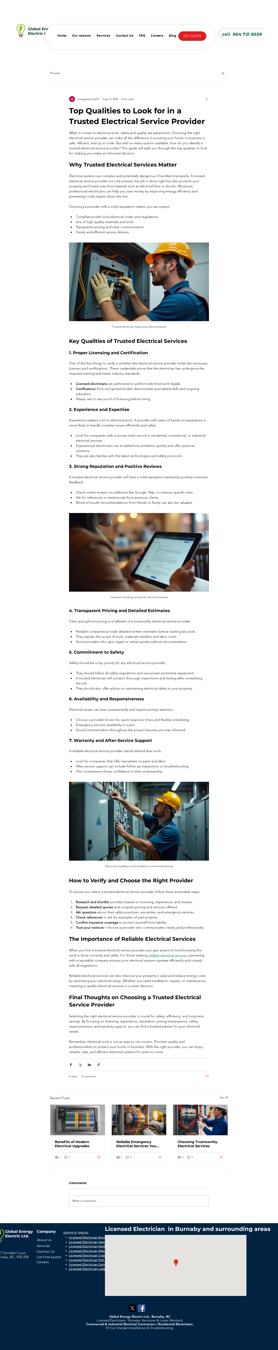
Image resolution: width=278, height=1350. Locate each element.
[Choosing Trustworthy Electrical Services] (200, 1120)
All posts (55, 73)
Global (11, 1231)
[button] (192, 36)
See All (224, 1097)
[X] (132, 1308)
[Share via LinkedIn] (89, 1064)
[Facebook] (141, 1308)
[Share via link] (98, 1064)
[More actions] (206, 99)
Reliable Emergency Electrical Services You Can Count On (136, 1144)
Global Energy (42, 29)
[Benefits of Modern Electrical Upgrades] (77, 1120)
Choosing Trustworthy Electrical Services (197, 1144)
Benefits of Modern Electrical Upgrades (72, 1144)
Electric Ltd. (40, 33)
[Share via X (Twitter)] (80, 1064)
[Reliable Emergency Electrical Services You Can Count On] (139, 1120)
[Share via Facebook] (71, 1064)
